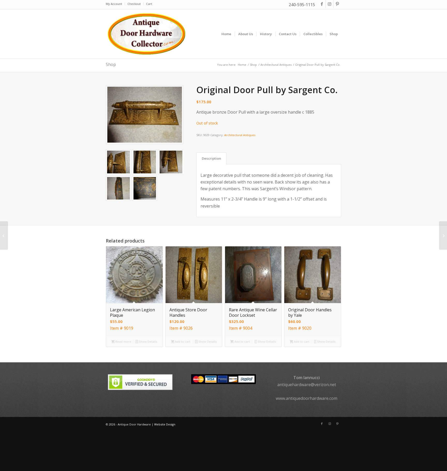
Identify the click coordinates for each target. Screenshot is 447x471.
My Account (114, 4)
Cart (149, 4)
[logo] (146, 33)
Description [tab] (211, 158)
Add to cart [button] (182, 341)
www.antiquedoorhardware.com (306, 398)
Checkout (134, 4)
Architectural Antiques (239, 135)
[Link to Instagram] (329, 4)
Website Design (164, 424)
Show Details (147, 341)
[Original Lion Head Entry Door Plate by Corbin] (443, 235)
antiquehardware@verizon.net (306, 384)
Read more (123, 341)
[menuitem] (115, 4)
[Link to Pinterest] (337, 4)
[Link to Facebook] (321, 4)
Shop (111, 64)
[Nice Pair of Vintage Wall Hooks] (4, 235)
